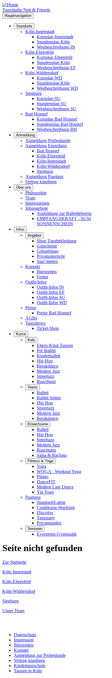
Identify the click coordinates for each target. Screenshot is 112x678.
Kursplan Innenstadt (55, 36)
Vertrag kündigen (41, 181)
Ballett (43, 392)
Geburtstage (48, 251)
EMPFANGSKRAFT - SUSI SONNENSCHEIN (64, 221)
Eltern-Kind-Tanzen (55, 345)
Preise (30, 307)
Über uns (23, 187)
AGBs (31, 318)
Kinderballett (48, 355)
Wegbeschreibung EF (56, 67)
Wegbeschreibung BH (57, 129)
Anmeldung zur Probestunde (40, 655)
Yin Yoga (45, 492)
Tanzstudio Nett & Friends (26, 9)
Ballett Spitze (49, 397)
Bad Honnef (36, 113)
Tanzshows (35, 323)
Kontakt (32, 266)
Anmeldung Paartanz (44, 176)
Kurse (21, 334)
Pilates (43, 476)
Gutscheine (47, 246)
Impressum (24, 639)
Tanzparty (46, 517)
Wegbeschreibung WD (57, 88)
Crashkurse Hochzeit (56, 507)
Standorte (24, 26)
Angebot (34, 235)
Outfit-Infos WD (52, 302)
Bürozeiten (47, 271)
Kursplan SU (49, 98)
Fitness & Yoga (40, 461)
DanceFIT (46, 481)
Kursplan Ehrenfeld (54, 57)
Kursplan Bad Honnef (57, 119)
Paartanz (33, 497)
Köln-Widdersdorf (41, 72)
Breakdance (47, 366)
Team (30, 198)
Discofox (45, 512)
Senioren (35, 529)
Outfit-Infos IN (50, 287)
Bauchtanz (46, 381)
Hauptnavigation (18, 15)
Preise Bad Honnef (54, 312)
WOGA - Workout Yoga (59, 471)
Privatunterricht (51, 256)
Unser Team (13, 610)
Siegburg (33, 93)
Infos (20, 229)
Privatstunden (49, 523)
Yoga (41, 466)
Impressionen (37, 203)
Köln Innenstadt (16, 571)
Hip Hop (45, 360)
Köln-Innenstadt (40, 31)
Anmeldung (25, 135)
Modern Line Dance (55, 486)
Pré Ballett (46, 350)
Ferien (42, 276)
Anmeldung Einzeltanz (46, 145)
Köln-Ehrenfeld (39, 52)
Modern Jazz (48, 371)
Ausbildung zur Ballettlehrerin (64, 213)
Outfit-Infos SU (51, 297)
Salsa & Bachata (52, 455)
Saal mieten (47, 261)
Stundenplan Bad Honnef (60, 124)
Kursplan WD (49, 77)
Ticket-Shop (48, 328)
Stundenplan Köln (53, 41)
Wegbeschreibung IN (56, 47)
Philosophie (36, 192)
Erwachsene (38, 424)
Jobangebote (36, 208)
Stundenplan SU (52, 103)
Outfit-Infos (36, 282)
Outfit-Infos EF (51, 292)
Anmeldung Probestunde (47, 140)
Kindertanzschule (29, 665)
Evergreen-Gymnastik (57, 534)
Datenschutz (25, 634)
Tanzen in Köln (28, 670)
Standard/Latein (51, 502)
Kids (31, 340)
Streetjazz (45, 376)
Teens (33, 387)
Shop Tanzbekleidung (56, 240)
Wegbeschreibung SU (56, 108)
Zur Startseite (14, 562)
